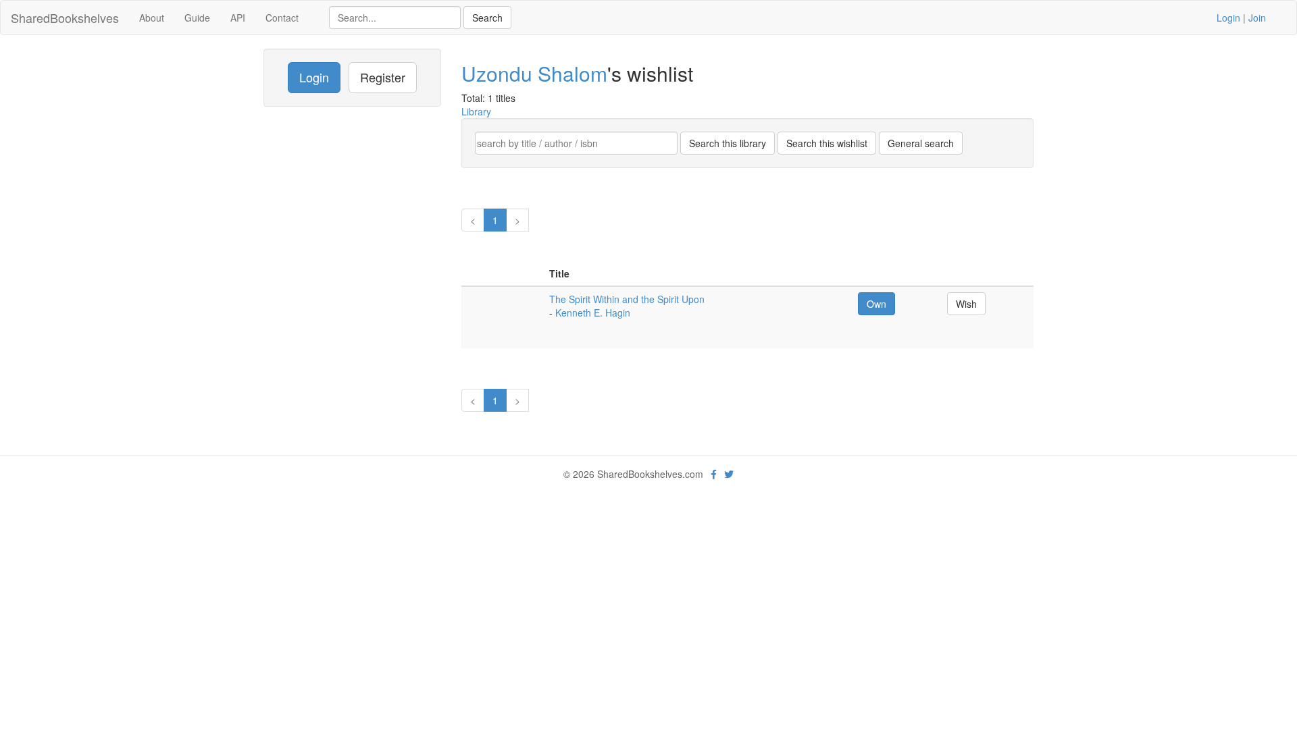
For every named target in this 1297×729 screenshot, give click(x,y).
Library (476, 111)
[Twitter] (729, 474)
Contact (282, 17)
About (151, 17)
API (237, 17)
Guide (197, 17)
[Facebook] (713, 474)
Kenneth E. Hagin (592, 312)
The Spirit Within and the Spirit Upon (627, 299)
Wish (966, 303)
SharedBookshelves (65, 17)
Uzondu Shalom (534, 73)
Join (1257, 17)
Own (876, 303)
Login (1228, 17)
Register (382, 77)
